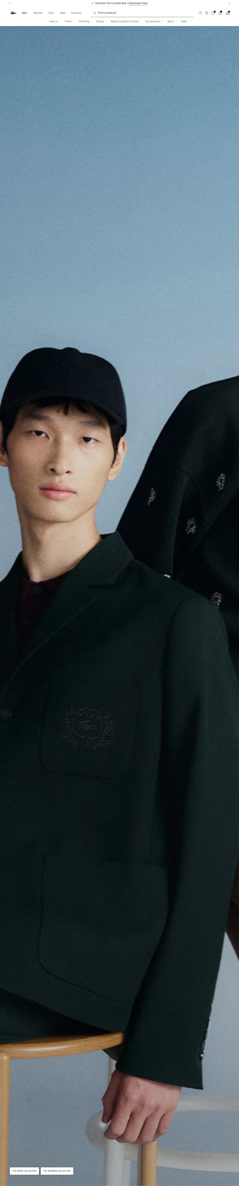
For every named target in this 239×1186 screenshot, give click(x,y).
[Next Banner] (229, 3)
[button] (200, 13)
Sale (62, 13)
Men (24, 13)
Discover (76, 13)
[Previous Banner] (9, 3)
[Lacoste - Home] (13, 13)
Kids (51, 13)
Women (38, 13)
